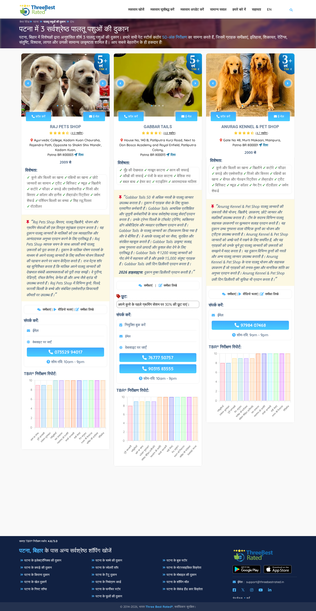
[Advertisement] (158, 503)
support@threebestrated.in (265, 582)
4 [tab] (68, 105)
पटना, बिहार (31, 550)
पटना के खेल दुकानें (35, 582)
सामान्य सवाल (218, 9)
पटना (36, 21)
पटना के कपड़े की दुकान (38, 567)
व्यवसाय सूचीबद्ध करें (162, 9)
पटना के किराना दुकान (37, 575)
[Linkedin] (269, 590)
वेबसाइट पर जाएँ (42, 342)
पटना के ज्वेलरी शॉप (107, 567)
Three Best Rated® (159, 606)
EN (72, 21)
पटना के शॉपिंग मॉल (178, 582)
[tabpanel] (65, 85)
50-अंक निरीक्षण (174, 37)
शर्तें (248, 598)
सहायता (256, 9)
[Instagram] (251, 590)
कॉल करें (40, 116)
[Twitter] (243, 590)
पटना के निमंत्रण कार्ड (108, 582)
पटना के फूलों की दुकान (109, 596)
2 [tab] (61, 105)
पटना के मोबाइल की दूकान (181, 575)
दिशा (80, 155)
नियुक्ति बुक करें (135, 324)
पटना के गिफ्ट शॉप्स (35, 589)
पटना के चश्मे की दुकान (109, 560)
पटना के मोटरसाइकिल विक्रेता (184, 567)
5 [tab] (72, 105)
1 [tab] (57, 105)
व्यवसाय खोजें (136, 9)
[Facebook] (234, 590)
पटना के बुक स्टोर (177, 560)
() (77, 133)
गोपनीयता (238, 598)
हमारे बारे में (239, 9)
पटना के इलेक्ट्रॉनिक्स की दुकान (42, 560)
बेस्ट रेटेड (24, 21)
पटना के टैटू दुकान (106, 575)
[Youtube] (261, 590)
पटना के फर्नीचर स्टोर (108, 589)
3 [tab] (65, 105)
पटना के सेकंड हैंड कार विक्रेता (185, 589)
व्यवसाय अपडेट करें (192, 9)
